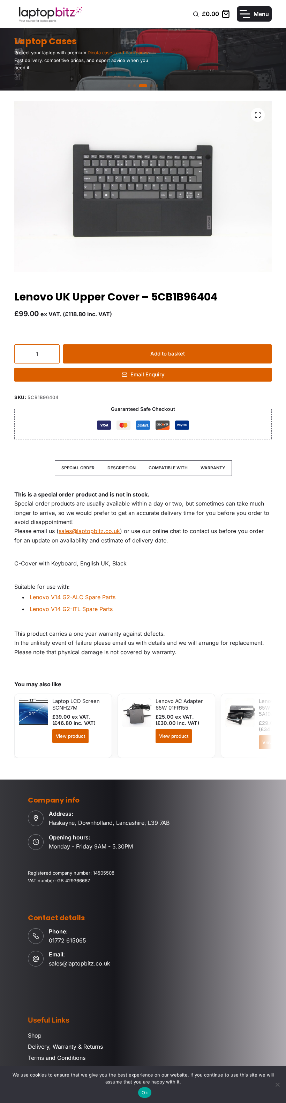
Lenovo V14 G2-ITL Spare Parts (71, 608)
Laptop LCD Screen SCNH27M (76, 704)
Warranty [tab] (213, 467)
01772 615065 (67, 940)
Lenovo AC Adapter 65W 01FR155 (179, 704)
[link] (143, 59)
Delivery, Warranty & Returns (65, 1046)
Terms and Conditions (56, 1057)
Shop (35, 1035)
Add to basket (167, 353)
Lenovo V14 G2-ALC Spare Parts (72, 597)
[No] (277, 1084)
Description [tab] (121, 467)
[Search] (195, 14)
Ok (145, 1092)
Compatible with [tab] (168, 467)
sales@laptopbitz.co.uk (89, 530)
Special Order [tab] (78, 467)
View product (70, 736)
